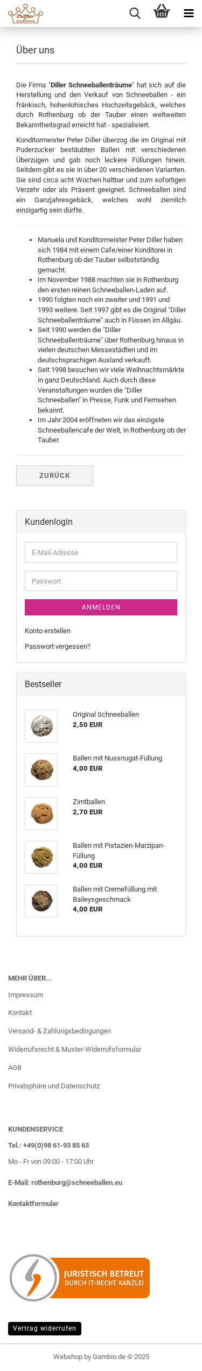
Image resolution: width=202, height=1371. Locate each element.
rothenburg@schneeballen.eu (76, 1182)
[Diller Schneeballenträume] (21, 13)
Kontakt (20, 1013)
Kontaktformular (33, 1203)
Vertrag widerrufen (44, 1328)
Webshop (67, 1357)
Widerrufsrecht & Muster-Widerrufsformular (74, 1049)
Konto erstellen (48, 631)
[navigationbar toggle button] (188, 13)
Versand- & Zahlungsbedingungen (59, 1031)
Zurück (54, 475)
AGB (15, 1068)
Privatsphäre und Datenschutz (54, 1086)
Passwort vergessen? (57, 646)
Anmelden (101, 607)
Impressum (25, 995)
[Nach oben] (172, 1355)
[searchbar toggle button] (134, 13)
